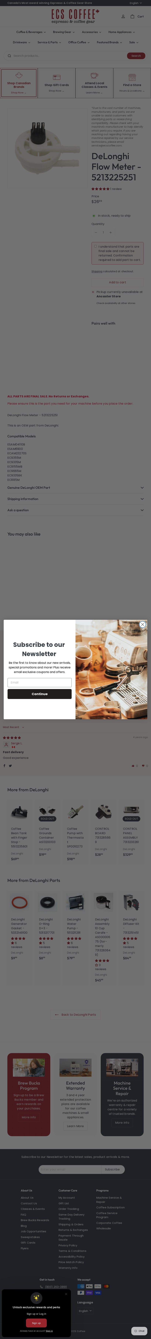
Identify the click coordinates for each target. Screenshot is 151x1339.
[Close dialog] (142, 624)
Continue (40, 694)
